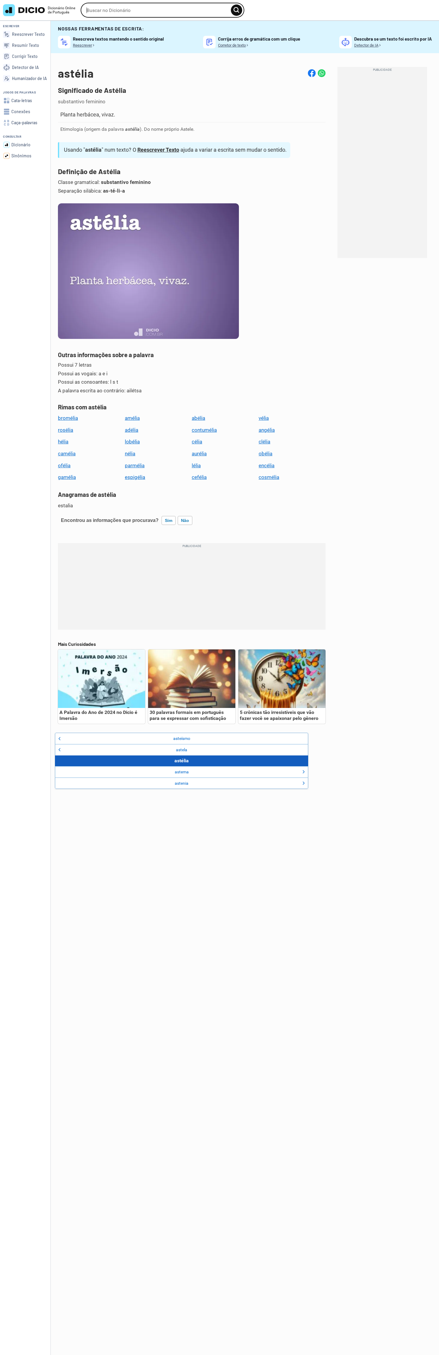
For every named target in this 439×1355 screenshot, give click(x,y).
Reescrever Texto (158, 150)
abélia (198, 418)
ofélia (64, 465)
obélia (265, 454)
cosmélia (269, 477)
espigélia (135, 477)
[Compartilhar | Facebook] (312, 73)
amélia (132, 418)
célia (197, 442)
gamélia (67, 477)
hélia (63, 442)
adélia (131, 430)
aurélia (199, 454)
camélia (67, 454)
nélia (130, 454)
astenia (181, 783)
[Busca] (236, 10)
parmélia (135, 465)
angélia (267, 430)
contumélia (204, 430)
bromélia (68, 418)
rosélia (65, 430)
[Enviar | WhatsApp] (322, 73)
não (185, 520)
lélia (196, 465)
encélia (266, 465)
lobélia (132, 442)
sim (168, 520)
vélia (264, 418)
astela (181, 749)
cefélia (199, 477)
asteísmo (181, 738)
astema (182, 771)
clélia (264, 442)
